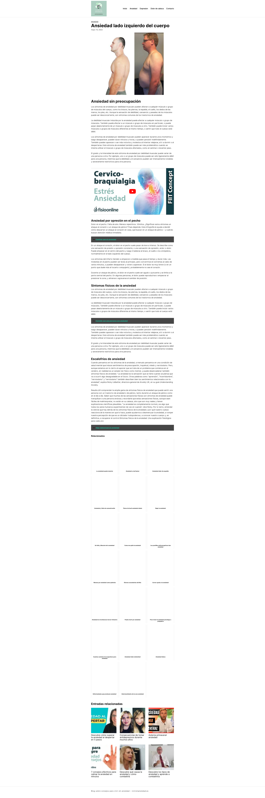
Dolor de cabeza (157, 8)
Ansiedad (133, 8)
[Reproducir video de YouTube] (132, 191)
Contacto (170, 8)
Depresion (144, 8)
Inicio (125, 8)
